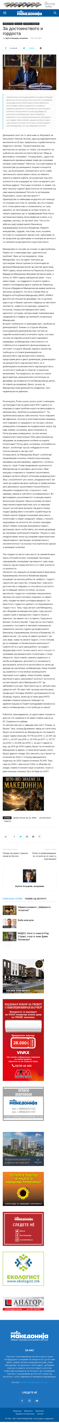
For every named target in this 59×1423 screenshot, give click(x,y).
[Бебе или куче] (9, 923)
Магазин (7, 927)
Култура (6, 914)
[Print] (33, 836)
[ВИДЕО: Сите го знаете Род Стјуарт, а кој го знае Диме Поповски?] (9, 936)
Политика (18, 24)
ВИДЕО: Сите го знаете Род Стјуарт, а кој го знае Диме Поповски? (33, 936)
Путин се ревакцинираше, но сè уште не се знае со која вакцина (44, 856)
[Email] (27, 836)
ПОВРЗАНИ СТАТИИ (12, 899)
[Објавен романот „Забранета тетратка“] (9, 910)
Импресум (17, 1411)
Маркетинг (28, 1411)
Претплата (39, 1411)
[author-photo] (29, 882)
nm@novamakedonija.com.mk (33, 1382)
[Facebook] (14, 836)
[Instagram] (29, 1401)
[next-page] (9, 946)
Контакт (40, 1414)
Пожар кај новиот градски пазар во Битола (15, 854)
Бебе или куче (26, 920)
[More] (41, 48)
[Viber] (39, 836)
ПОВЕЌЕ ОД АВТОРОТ (36, 899)
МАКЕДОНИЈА (8, 24)
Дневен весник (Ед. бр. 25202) (24, 818)
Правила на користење (25, 1414)
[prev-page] (4, 946)
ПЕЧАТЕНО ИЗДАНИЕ (31, 24)
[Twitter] (20, 836)
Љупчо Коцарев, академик (16, 38)
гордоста (7, 821)
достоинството (45, 818)
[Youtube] (37, 1401)
